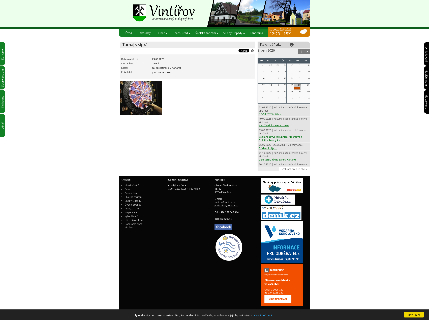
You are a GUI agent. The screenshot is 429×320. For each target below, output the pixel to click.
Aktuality (145, 33)
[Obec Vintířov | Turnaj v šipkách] (214, 13)
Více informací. (263, 315)
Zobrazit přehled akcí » (294, 169)
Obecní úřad (131, 193)
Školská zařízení (133, 197)
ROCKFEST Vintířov (270, 114)
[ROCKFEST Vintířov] (297, 88)
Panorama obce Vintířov (133, 225)
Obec (128, 189)
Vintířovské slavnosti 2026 (274, 125)
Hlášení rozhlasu (134, 220)
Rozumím (414, 315)
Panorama (256, 33)
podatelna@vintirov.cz (226, 205)
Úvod (128, 33)
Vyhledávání (131, 216)
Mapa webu (131, 212)
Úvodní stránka (133, 204)
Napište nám (132, 208)
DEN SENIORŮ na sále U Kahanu (277, 159)
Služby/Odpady (133, 200)
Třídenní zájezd (268, 148)
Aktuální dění (132, 185)
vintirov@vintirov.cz (224, 202)
